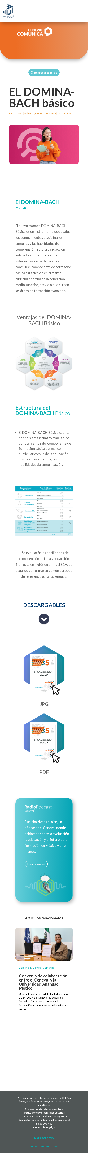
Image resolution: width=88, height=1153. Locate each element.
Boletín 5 (29, 113)
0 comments (64, 113)
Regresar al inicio (46, 72)
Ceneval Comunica (45, 113)
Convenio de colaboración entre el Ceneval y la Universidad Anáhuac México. (43, 982)
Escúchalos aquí (36, 863)
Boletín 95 (25, 967)
